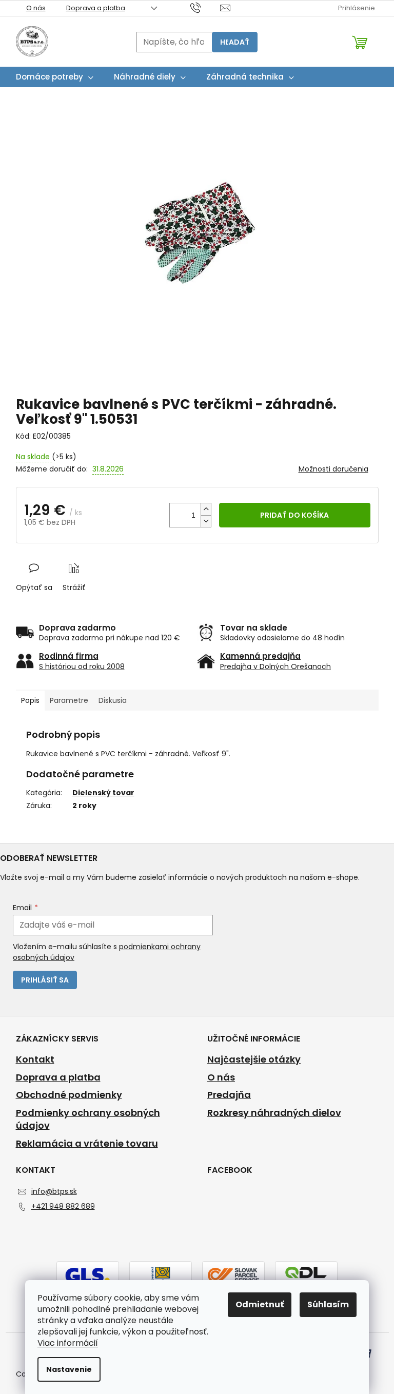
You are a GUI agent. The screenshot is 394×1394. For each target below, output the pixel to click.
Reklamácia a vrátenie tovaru (87, 1143)
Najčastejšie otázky (254, 1059)
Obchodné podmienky (69, 1095)
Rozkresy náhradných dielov (274, 1113)
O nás (36, 8)
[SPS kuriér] (233, 1274)
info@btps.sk (54, 1191)
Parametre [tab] (69, 700)
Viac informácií (67, 1343)
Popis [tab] (30, 700)
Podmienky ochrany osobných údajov (88, 1119)
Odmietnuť (259, 1304)
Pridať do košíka (294, 515)
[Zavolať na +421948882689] (205, 7)
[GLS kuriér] (87, 1274)
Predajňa (229, 1095)
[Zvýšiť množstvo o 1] (206, 509)
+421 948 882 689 (63, 1206)
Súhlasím (328, 1304)
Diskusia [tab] (112, 700)
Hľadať (234, 42)
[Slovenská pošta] (160, 1274)
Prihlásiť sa (45, 980)
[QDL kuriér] (306, 1274)
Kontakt (35, 1059)
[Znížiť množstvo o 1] (206, 521)
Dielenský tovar (103, 793)
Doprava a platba (95, 8)
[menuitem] (55, 77)
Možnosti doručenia (333, 469)
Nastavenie (69, 1369)
